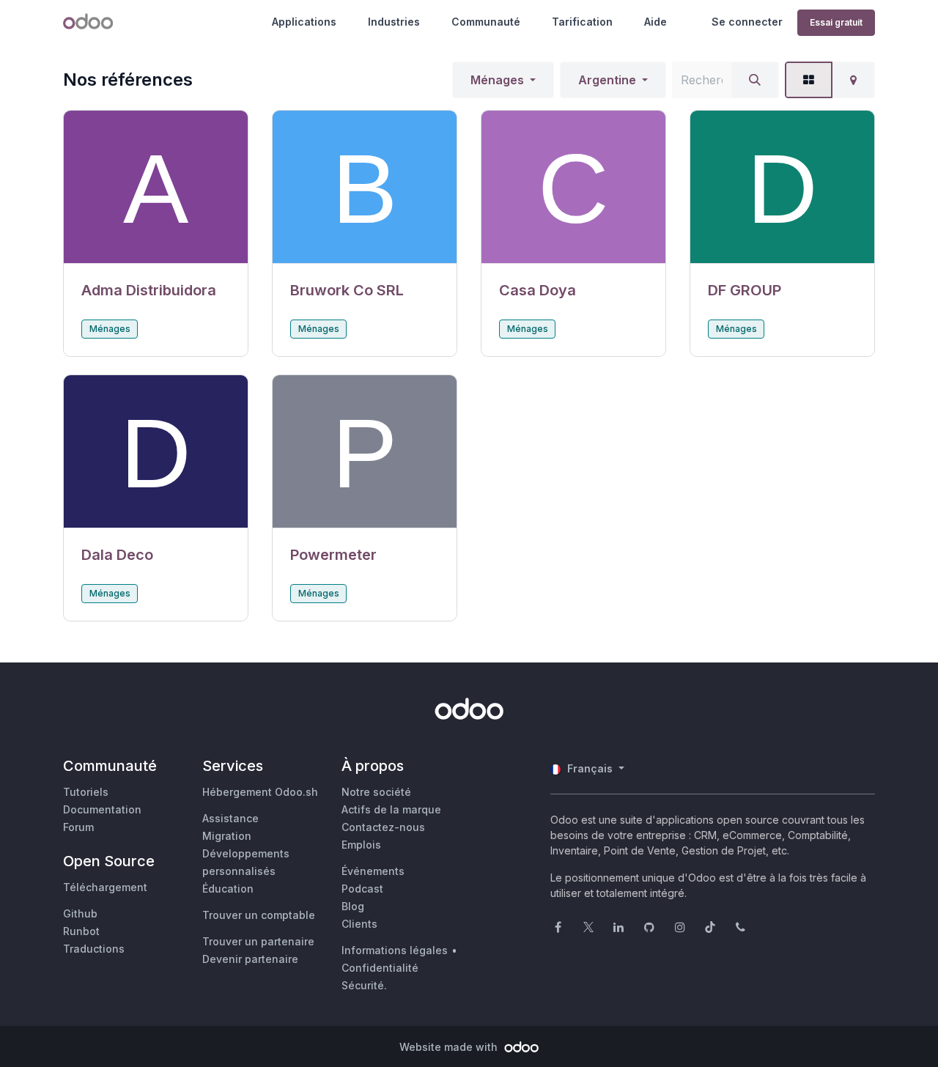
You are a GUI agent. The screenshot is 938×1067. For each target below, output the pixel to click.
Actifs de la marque (391, 809)
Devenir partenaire (250, 959)
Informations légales (394, 950)
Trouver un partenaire (258, 941)
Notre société (376, 792)
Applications (304, 21)
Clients (359, 924)
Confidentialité (379, 967)
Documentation (102, 809)
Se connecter (747, 21)
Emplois (361, 844)
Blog (352, 906)
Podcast (362, 888)
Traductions (94, 948)
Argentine (607, 80)
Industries (394, 21)
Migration (226, 836)
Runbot (81, 931)
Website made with (450, 1047)
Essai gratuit (836, 22)
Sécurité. (364, 985)
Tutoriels (85, 792)
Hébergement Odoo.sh (260, 792)
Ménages (497, 80)
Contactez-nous (383, 827)
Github (80, 913)
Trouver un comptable (258, 915)
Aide (655, 21)
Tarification (582, 21)
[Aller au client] (156, 187)
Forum (78, 827)
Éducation (228, 888)
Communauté (485, 21)
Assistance (230, 818)
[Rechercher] (755, 80)
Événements (373, 871)
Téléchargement (105, 887)
